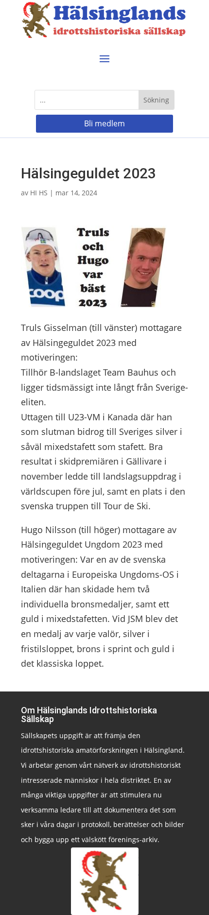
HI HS (39, 192)
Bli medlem (104, 123)
